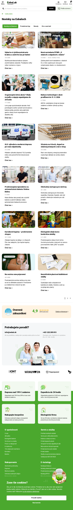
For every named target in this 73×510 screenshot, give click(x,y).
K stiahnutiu (8, 446)
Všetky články (9, 13)
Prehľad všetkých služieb (48, 433)
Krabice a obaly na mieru (48, 438)
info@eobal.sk (10, 332)
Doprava (7, 468)
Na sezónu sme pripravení (15, 274)
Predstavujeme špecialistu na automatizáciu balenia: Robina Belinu (17, 189)
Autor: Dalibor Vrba (54, 57)
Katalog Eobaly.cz (46, 466)
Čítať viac (8, 68)
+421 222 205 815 (49, 332)
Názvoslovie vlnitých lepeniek (49, 446)
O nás (6, 433)
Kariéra (7, 454)
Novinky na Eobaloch (9, 34)
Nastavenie (36, 503)
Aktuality (7, 436)
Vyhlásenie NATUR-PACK (48, 457)
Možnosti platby (10, 471)
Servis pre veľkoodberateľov (49, 436)
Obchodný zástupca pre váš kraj (53, 187)
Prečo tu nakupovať (11, 444)
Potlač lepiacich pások (47, 441)
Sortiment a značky (11, 441)
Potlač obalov (45, 451)
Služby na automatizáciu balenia (50, 454)
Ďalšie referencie (61, 312)
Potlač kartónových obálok (49, 449)
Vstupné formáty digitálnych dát (51, 444)
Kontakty (7, 451)
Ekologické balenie (10, 438)
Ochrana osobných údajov (12, 473)
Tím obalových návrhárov (12, 449)
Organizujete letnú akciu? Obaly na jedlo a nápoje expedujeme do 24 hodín (18, 97)
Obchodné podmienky (11, 466)
